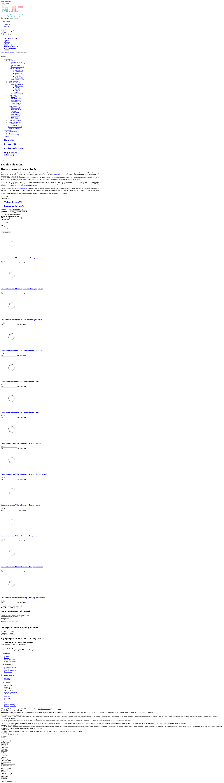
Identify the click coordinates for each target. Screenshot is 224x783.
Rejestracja (7, 679)
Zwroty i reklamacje (9, 659)
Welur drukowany (17, 70)
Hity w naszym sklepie (11, 153)
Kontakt (6, 656)
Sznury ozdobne (13, 134)
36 (17, 213)
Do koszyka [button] (22, 263)
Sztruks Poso (16, 103)
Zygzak (17, 92)
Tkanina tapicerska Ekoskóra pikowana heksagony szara (21, 320)
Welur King (15, 112)
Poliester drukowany (17, 79)
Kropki (17, 89)
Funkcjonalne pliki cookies (8, 718)
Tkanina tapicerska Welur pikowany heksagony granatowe (22, 567)
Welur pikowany (17, 84)
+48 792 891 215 (5, 3)
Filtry (2, 160)
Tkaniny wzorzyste (14, 122)
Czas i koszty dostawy (10, 667)
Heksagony (19, 86)
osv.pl (59, 709)
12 (14, 213)
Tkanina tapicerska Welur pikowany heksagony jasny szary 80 (23, 598)
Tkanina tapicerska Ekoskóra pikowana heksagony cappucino (23, 258)
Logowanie (7, 678)
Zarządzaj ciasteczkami (44, 709)
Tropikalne (19, 78)
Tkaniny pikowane (14, 82)
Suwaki (10, 133)
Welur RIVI (15, 119)
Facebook (7, 696)
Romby (17, 90)
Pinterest (6, 700)
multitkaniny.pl (58, 174)
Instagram (7, 698)
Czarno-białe (19, 71)
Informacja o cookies (10, 706)
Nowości (9, 140)
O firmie (6, 658)
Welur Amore (15, 108)
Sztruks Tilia (15, 105)
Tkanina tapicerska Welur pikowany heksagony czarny (21, 505)
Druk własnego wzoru (10, 670)
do (15, 218)
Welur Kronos (16, 114)
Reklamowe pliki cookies (8, 725)
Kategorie (3, 56)
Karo (17, 87)
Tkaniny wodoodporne (15, 120)
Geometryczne (19, 75)
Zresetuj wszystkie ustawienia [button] (9, 781)
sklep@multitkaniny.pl (7, 1)
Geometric (15, 125)
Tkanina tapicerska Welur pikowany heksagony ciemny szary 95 (24, 474)
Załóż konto (7, 26)
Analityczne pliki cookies (8, 722)
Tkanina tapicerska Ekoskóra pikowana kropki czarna (20, 381)
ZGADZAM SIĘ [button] (5, 736)
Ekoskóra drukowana (18, 64)
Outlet (6, 136)
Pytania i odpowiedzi (10, 661)
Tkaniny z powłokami (15, 127)
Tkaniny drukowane (14, 68)
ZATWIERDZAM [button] (6, 730)
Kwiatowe (19, 76)
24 (16, 213)
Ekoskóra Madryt (16, 65)
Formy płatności (8, 669)
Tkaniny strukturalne (14, 95)
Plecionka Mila (16, 100)
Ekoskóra (11, 60)
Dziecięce (18, 73)
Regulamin (7, 703)
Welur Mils (15, 116)
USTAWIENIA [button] (5, 733)
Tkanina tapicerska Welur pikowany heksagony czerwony (21, 536)
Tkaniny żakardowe (14, 128)
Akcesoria (8, 130)
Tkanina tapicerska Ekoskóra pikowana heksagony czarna (22, 289)
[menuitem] (63, 39)
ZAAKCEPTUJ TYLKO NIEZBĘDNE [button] (12, 734)
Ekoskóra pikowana (17, 67)
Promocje (10, 144)
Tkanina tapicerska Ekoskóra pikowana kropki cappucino (22, 350)
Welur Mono (15, 117)
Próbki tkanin (8, 672)
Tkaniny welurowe (14, 106)
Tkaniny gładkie (13, 81)
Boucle (14, 97)
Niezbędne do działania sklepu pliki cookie (14, 715)
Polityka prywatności (10, 704)
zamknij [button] (3, 737)
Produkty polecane (14, 148)
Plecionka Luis (16, 98)
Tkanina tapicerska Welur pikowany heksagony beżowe (21, 443)
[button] (2, 5)
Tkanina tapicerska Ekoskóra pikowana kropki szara (20, 412)
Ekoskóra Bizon (16, 62)
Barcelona (14, 123)
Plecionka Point (16, 101)
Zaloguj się (7, 24)
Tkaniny (8, 59)
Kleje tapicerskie (13, 131)
